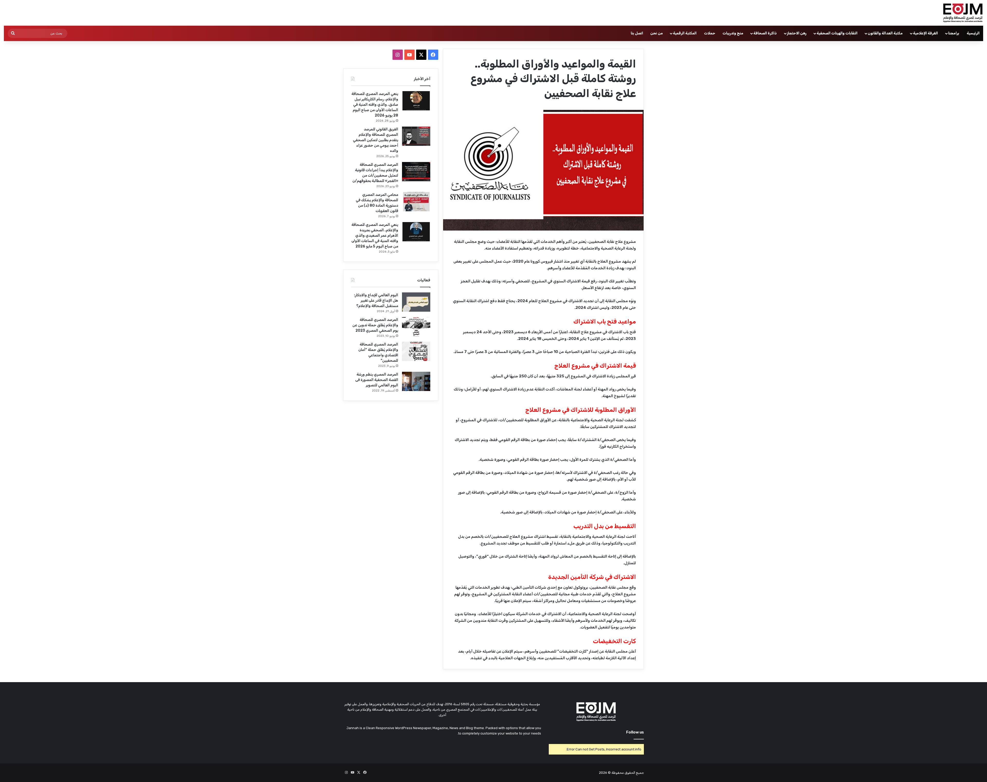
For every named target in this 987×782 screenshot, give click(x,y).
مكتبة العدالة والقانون (885, 33)
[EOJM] (963, 13)
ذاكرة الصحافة (765, 33)
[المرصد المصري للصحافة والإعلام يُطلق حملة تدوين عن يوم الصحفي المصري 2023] (416, 326)
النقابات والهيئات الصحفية (837, 33)
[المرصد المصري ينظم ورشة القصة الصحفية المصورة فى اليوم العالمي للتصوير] (416, 381)
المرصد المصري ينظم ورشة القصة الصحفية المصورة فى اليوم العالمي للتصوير (376, 379)
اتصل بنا (637, 33)
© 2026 (605, 773)
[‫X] (421, 55)
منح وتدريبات (733, 33)
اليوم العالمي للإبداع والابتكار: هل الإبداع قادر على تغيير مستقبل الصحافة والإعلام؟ (376, 300)
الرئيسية (973, 33)
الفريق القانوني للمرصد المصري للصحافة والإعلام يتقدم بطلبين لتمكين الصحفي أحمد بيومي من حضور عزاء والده (375, 140)
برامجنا (953, 33)
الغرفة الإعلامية (925, 33)
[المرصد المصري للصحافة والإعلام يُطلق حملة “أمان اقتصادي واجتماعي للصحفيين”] (416, 351)
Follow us (635, 732)
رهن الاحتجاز (796, 33)
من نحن (656, 33)
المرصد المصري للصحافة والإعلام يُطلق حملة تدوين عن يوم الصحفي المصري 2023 (375, 325)
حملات (709, 33)
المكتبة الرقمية (685, 33)
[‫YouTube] (409, 55)
